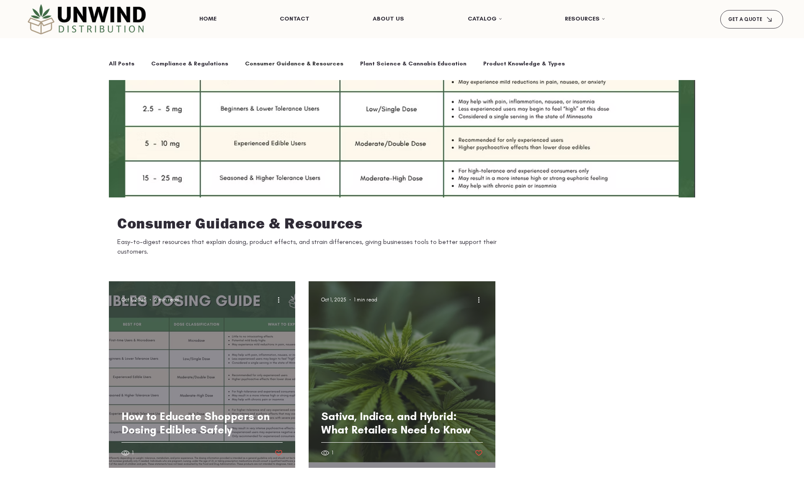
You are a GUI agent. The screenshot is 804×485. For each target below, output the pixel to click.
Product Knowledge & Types (524, 63)
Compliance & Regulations (189, 63)
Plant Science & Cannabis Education (413, 63)
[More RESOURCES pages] (603, 19)
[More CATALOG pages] (500, 19)
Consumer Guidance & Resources (294, 63)
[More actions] (281, 300)
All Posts (121, 63)
